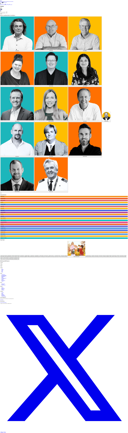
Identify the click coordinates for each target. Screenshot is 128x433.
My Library (9, 1)
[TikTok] (5, 432)
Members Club (3, 288)
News (3, 1)
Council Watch (3, 274)
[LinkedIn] (2, 432)
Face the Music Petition (4, 275)
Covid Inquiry (3, 278)
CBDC (2, 277)
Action (11, 1)
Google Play (5, 302)
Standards (3, 294)
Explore (2, 1)
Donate (5, 2)
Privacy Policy (3, 295)
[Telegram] (3, 432)
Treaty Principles (3, 280)
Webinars (5, 1)
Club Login (3, 284)
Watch (6, 1)
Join (6, 2)
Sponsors (3, 289)
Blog (7, 1)
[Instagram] (1, 432)
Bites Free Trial (3, 283)
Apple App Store (2, 302)
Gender (2, 279)
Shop (12, 1)
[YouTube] (4, 432)
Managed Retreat (3, 276)
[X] (64, 431)
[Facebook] (0, 432)
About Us (3, 292)
